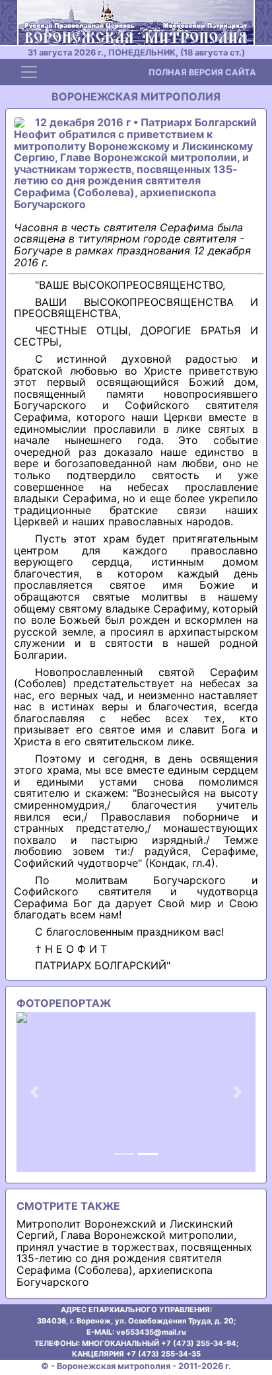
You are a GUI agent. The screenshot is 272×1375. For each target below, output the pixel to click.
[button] (34, 1092)
